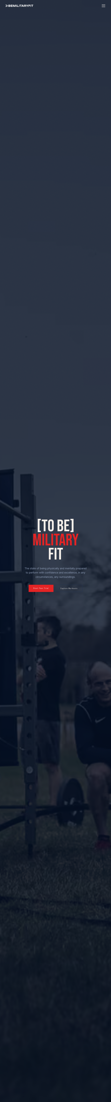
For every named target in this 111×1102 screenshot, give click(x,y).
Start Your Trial (41, 588)
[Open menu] (103, 6)
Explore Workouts (69, 588)
